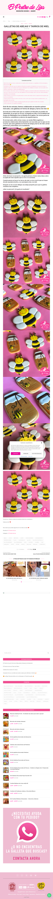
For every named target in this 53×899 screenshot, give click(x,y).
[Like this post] (28, 549)
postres (17, 544)
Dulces (15, 540)
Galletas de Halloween (40, 694)
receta (21, 701)
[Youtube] (42, 17)
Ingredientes (32, 894)
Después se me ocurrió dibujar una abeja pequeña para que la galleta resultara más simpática (24, 101)
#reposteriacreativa (18, 688)
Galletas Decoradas (8, 542)
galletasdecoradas (18, 542)
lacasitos (47, 699)
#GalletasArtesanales (8, 686)
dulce (15, 692)
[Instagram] (39, 17)
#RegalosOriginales (8, 688)
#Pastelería (44, 686)
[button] (41, 442)
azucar (25, 688)
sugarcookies (42, 544)
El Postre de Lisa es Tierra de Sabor (38, 578)
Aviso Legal (30, 456)
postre (12, 544)
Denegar (25, 453)
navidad (5, 701)
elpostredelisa (22, 540)
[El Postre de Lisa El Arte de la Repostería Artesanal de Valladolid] (14, 569)
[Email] (44, 17)
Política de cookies (24, 456)
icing (42, 542)
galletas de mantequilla (38, 540)
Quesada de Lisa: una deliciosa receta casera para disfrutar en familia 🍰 (19, 673)
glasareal (37, 542)
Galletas (29, 540)
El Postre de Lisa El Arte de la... (14, 578)
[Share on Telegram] (33, 549)
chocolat (41, 688)
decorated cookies (7, 540)
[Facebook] (37, 17)
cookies (21, 690)
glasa (25, 542)
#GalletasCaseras (18, 686)
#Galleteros (37, 686)
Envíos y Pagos (26, 894)
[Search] (47, 17)
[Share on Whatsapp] (32, 549)
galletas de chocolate (8, 694)
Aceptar (15, 453)
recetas (22, 544)
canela (35, 688)
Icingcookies (6, 544)
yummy (5, 703)
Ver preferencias (36, 453)
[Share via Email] (35, 549)
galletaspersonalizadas (9, 699)
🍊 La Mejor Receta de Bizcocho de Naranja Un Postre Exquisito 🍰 (18, 676)
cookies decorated (28, 690)
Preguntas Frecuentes (40, 894)
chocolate (15, 690)
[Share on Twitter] (31, 549)
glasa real (31, 542)
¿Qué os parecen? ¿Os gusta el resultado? (13, 103)
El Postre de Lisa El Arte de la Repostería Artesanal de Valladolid (18, 663)
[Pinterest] (41, 17)
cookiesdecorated (38, 690)
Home (4, 21)
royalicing (35, 544)
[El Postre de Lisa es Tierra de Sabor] (38, 569)
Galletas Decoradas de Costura (10, 669)
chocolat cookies (7, 690)
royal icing (29, 544)
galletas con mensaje (42, 692)
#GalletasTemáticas (29, 686)
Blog (9, 21)
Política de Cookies (12, 894)
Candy (30, 688)
